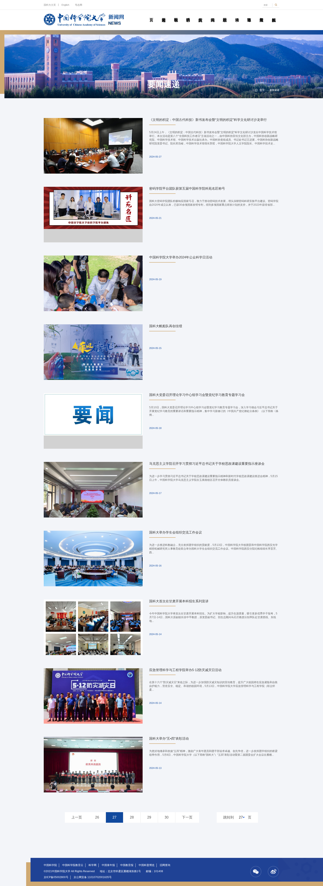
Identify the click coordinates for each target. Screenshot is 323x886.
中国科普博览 (146, 865)
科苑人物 (212, 15)
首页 (151, 15)
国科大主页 (50, 5)
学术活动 (237, 15)
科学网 (92, 865)
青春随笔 (249, 15)
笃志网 (78, 5)
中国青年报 (108, 865)
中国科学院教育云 (72, 865)
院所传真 (200, 15)
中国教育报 (126, 865)
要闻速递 (163, 15)
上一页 (76, 817)
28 (132, 817)
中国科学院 (50, 865)
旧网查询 (165, 865)
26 (97, 817)
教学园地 (175, 15)
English (65, 5)
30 (167, 817)
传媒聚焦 (261, 15)
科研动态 (188, 15)
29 (149, 817)
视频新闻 (273, 15)
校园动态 (224, 15)
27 (114, 817)
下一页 (187, 817)
